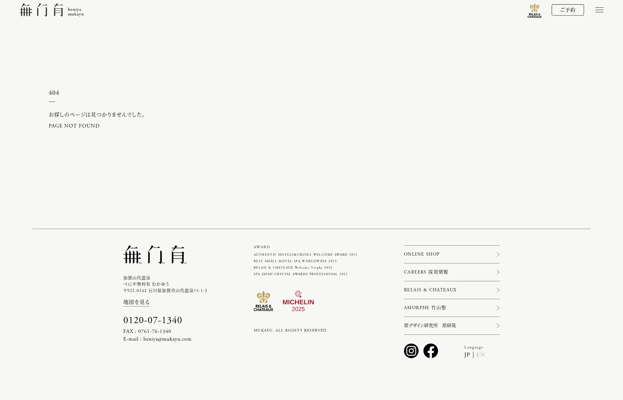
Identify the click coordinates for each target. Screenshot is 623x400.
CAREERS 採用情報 (426, 272)
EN (480, 354)
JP (467, 354)
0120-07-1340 (152, 320)
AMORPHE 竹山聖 (425, 308)
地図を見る (136, 302)
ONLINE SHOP (422, 254)
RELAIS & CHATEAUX (430, 290)
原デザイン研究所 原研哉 (430, 325)
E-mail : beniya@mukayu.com (157, 339)
